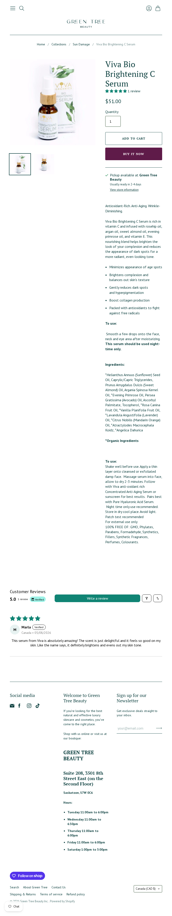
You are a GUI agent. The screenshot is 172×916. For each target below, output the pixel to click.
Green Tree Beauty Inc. (34, 901)
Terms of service (51, 894)
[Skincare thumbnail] (20, 164)
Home (41, 44)
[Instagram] (29, 706)
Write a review (97, 598)
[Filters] (146, 598)
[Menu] (12, 8)
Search (14, 887)
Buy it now (133, 154)
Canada (146, 889)
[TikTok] (37, 706)
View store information (124, 190)
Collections (59, 44)
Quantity (111, 111)
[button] (116, 91)
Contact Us (59, 887)
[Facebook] (19, 706)
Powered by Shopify (62, 901)
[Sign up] (159, 728)
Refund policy (76, 894)
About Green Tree (35, 887)
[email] (12, 706)
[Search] (21, 8)
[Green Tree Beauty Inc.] (86, 24)
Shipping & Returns (23, 894)
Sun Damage (81, 44)
